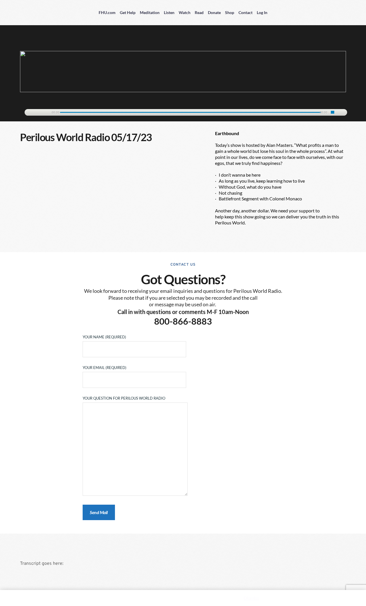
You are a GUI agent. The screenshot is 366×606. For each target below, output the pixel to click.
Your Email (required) (104, 367)
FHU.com (107, 12)
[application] (183, 111)
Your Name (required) (104, 337)
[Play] (31, 112)
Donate (214, 12)
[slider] (332, 112)
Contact (245, 12)
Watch (184, 12)
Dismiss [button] (251, 598)
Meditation (150, 12)
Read (199, 12)
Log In (262, 12)
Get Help (128, 12)
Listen (169, 12)
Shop (229, 12)
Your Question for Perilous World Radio (124, 398)
